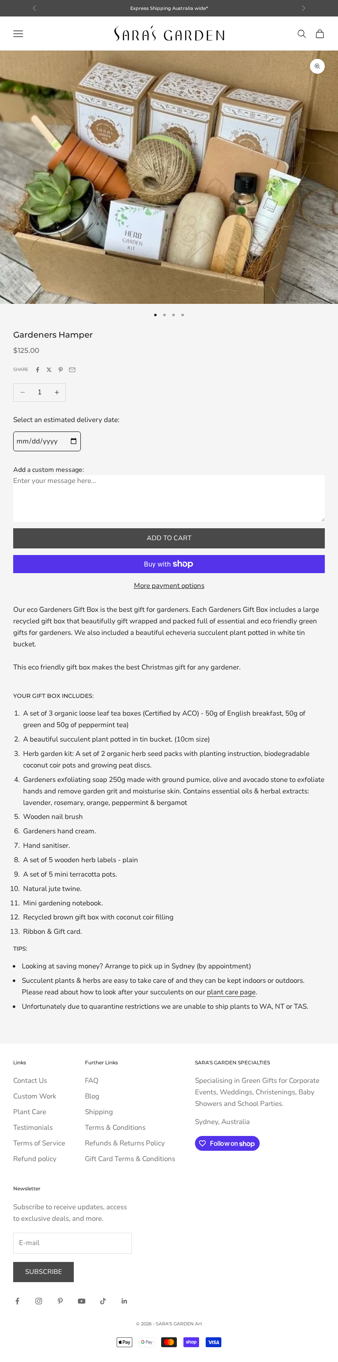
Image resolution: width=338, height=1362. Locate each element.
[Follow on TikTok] (103, 1301)
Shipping (99, 1112)
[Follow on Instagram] (39, 1301)
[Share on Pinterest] (60, 369)
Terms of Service (39, 1143)
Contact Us (30, 1080)
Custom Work (34, 1096)
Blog (92, 1096)
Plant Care (29, 1112)
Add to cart (169, 538)
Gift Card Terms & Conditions (130, 1159)
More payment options (169, 585)
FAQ (92, 1080)
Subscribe (43, 1271)
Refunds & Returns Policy (125, 1143)
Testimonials (33, 1127)
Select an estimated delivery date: (66, 419)
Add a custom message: (48, 469)
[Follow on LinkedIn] (124, 1301)
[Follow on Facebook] (17, 1301)
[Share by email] (72, 369)
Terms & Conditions (115, 1127)
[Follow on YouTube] (81, 1301)
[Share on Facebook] (37, 369)
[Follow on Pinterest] (60, 1301)
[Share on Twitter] (49, 369)
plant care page (231, 992)
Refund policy (34, 1159)
